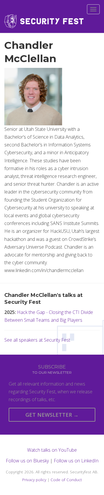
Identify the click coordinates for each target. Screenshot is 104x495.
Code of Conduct (66, 479)
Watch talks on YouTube (52, 450)
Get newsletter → (52, 414)
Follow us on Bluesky (27, 460)
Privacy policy (34, 479)
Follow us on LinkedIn (76, 460)
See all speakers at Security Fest (37, 340)
